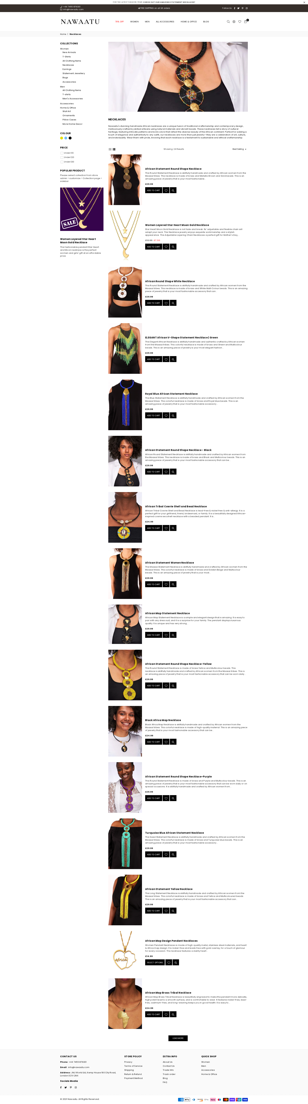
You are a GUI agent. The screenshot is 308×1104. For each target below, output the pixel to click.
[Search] (228, 21)
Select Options (155, 962)
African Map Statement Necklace (167, 613)
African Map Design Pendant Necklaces (171, 940)
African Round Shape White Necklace (170, 281)
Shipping (129, 1070)
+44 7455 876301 (71, 6)
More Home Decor (72, 124)
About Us (167, 1062)
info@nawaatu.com (73, 9)
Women (134, 21)
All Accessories (165, 21)
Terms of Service (133, 1066)
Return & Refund (133, 1074)
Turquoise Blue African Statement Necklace (174, 833)
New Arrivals (69, 52)
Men (147, 21)
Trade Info (168, 1070)
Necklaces (68, 65)
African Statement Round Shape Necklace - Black (178, 450)
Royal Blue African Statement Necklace (171, 393)
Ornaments (69, 115)
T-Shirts (67, 56)
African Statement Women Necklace (169, 562)
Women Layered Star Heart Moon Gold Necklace (177, 225)
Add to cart (153, 190)
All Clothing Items (72, 60)
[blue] (65, 138)
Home (63, 34)
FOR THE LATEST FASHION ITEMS (154, 2)
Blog (206, 21)
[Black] (70, 138)
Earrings (67, 69)
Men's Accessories (73, 98)
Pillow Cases (69, 119)
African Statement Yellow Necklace (169, 889)
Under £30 (69, 161)
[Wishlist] (240, 21)
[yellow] (61, 138)
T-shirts (67, 94)
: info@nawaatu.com (78, 1067)
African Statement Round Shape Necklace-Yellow (178, 664)
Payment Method (133, 1078)
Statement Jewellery (74, 73)
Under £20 (69, 157)
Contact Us (169, 1066)
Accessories (69, 81)
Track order (169, 1074)
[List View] (114, 149)
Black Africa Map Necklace (163, 720)
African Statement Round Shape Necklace (173, 169)
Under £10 (69, 153)
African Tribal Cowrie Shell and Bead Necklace (176, 506)
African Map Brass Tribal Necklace (168, 992)
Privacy (128, 1062)
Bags (65, 77)
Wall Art (67, 111)
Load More (178, 1038)
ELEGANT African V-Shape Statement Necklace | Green (181, 337)
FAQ (165, 1082)
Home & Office (189, 21)
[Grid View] (110, 149)
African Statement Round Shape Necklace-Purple (178, 776)
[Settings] (234, 21)
